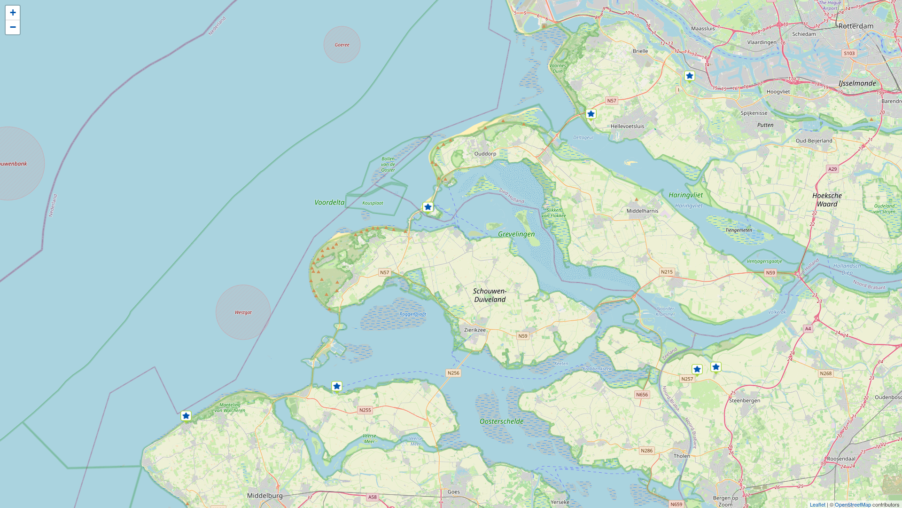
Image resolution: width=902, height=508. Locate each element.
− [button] (13, 27)
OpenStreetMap (853, 504)
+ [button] (13, 12)
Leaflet (817, 504)
